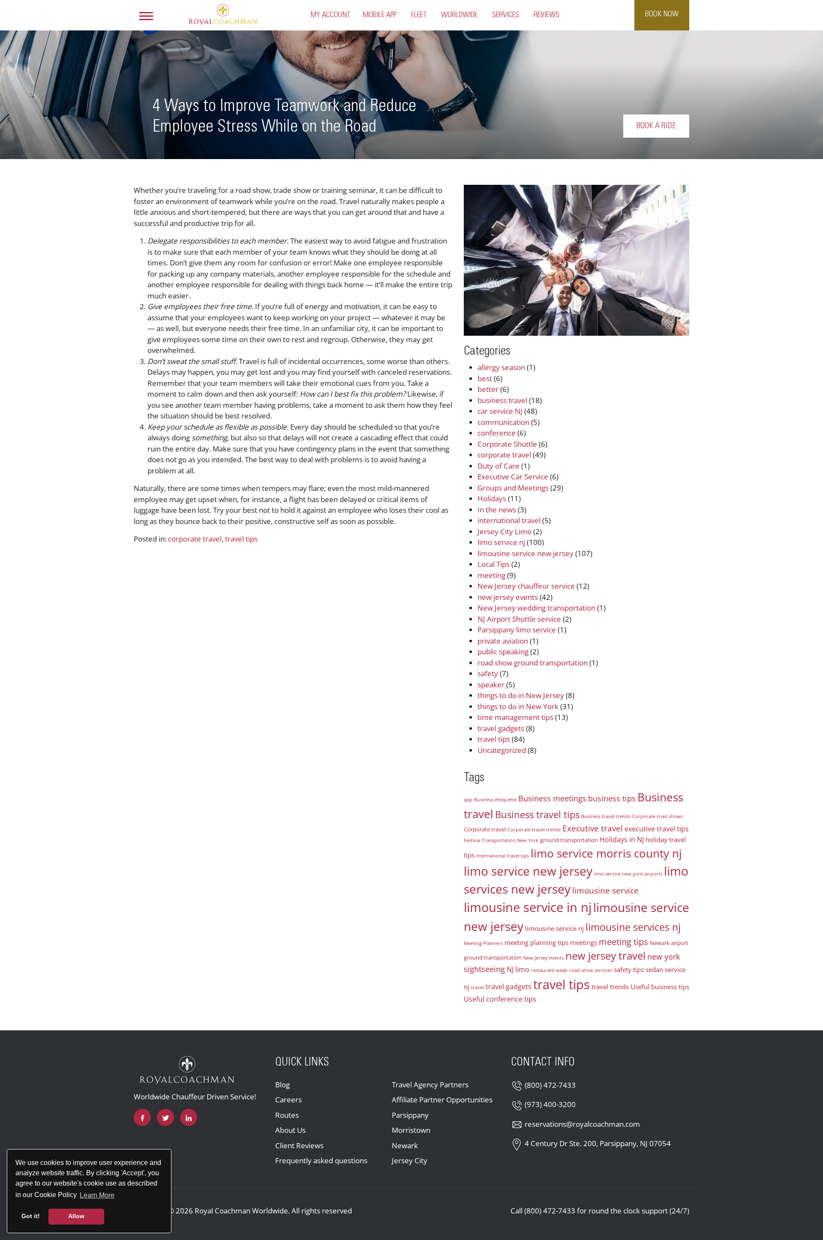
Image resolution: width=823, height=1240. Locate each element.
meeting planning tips (536, 942)
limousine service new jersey (526, 553)
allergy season (501, 367)
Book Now (662, 14)
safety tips (629, 969)
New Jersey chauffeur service (526, 586)
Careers (288, 1100)
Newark (405, 1145)
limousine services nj (633, 927)
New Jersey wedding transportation (536, 608)
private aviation (503, 641)
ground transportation (569, 840)
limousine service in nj (528, 907)
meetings (583, 942)
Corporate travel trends (534, 830)
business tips (612, 798)
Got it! (30, 1216)
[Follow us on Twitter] (165, 1117)
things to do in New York (518, 706)
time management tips (515, 717)
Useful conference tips (500, 999)
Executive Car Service (513, 477)
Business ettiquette (495, 800)
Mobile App (379, 15)
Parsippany (410, 1115)
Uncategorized (502, 750)
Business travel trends (606, 816)
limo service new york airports (628, 874)
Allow (76, 1216)
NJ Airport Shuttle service (519, 619)
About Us (290, 1130)
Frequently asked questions (321, 1160)
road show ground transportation (533, 663)
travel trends (610, 986)
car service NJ (500, 411)
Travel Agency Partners (430, 1085)
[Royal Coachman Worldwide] (223, 14)
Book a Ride (656, 126)
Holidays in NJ (622, 839)
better (488, 389)
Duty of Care (499, 466)
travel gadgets (501, 728)
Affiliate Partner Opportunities (442, 1100)
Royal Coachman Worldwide (241, 1211)
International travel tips (502, 856)
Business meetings (552, 798)
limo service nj (501, 542)
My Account (330, 15)
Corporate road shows (657, 816)
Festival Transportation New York (501, 840)
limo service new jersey (528, 871)
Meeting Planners (483, 943)
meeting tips (623, 942)
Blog (282, 1085)
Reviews (546, 15)
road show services (590, 970)
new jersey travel (605, 956)
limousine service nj (554, 928)
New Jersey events (543, 958)
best (485, 378)
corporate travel (195, 539)
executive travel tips (657, 829)
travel (477, 987)
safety (488, 673)
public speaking (503, 651)
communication (503, 422)
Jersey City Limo (505, 531)
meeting (491, 575)
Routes (287, 1115)
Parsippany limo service (517, 630)
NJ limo (518, 969)
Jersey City (409, 1160)
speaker (491, 684)
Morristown (411, 1130)
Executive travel (592, 828)
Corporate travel (485, 829)
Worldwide (459, 15)
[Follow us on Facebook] (142, 1117)
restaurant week (549, 970)
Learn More (98, 1195)
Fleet (419, 15)
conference (497, 433)
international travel (509, 520)
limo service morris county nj (606, 853)
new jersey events (508, 597)
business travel (502, 400)
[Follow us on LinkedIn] (188, 1117)
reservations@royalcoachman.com (582, 1124)
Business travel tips (537, 814)
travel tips (241, 539)
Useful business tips (660, 986)
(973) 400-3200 (550, 1104)
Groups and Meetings (513, 488)
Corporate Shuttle (507, 444)
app (468, 800)
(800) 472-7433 (550, 1085)
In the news (497, 510)
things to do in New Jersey (521, 695)
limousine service (605, 890)
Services (505, 15)
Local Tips (494, 564)
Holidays (492, 498)
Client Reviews (299, 1145)
